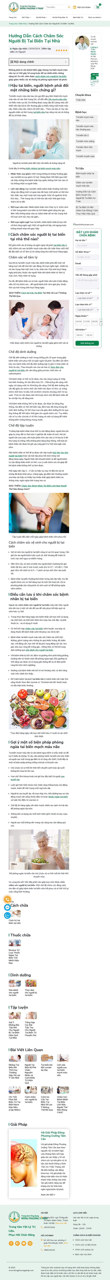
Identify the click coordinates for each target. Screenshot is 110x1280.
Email (78, 263)
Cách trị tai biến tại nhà (15, 921)
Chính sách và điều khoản (85, 1245)
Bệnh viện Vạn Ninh (83, 1254)
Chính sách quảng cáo (84, 1249)
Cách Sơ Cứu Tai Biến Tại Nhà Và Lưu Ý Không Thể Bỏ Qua (47, 1103)
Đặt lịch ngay (95, 76)
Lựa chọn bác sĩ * (83, 304)
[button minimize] (65, 62)
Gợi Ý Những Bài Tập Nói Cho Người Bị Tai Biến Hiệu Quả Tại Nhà (14, 1030)
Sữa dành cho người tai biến (13, 993)
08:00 (79, 335)
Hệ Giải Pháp (41, 17)
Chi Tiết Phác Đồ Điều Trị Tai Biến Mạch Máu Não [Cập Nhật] (14, 1103)
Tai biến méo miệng (85, 141)
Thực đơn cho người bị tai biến (31, 993)
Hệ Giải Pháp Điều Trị (60, 17)
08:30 (89, 335)
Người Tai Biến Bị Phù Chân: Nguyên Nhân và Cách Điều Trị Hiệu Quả (30, 1073)
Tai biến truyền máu (85, 156)
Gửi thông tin (87, 343)
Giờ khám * (80, 329)
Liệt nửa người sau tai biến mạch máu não (62, 1070)
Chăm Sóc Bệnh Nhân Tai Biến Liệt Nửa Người (43, 485)
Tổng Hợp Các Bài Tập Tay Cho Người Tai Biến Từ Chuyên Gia (30, 1029)
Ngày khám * (81, 316)
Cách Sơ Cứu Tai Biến (31, 292)
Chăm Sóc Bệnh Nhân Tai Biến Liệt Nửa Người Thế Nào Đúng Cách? (62, 1105)
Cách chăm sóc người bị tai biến (31, 1100)
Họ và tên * (81, 240)
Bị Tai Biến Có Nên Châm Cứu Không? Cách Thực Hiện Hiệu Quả (87, 210)
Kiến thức (23, 23)
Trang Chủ (12, 17)
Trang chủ (13, 23)
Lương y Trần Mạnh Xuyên (94, 50)
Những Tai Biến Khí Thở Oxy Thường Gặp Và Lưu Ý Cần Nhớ (14, 1071)
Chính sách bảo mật (83, 1240)
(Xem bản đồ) (61, 1223)
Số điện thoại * (82, 251)
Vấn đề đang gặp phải (86, 275)
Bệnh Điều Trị (78, 17)
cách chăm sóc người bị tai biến (50, 76)
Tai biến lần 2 (82, 135)
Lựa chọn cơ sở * (83, 292)
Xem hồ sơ (94, 82)
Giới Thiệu (26, 17)
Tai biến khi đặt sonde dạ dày (46, 1067)
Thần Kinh (80, 100)
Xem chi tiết (47, 1194)
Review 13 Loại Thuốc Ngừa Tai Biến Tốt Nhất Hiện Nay (14, 957)
